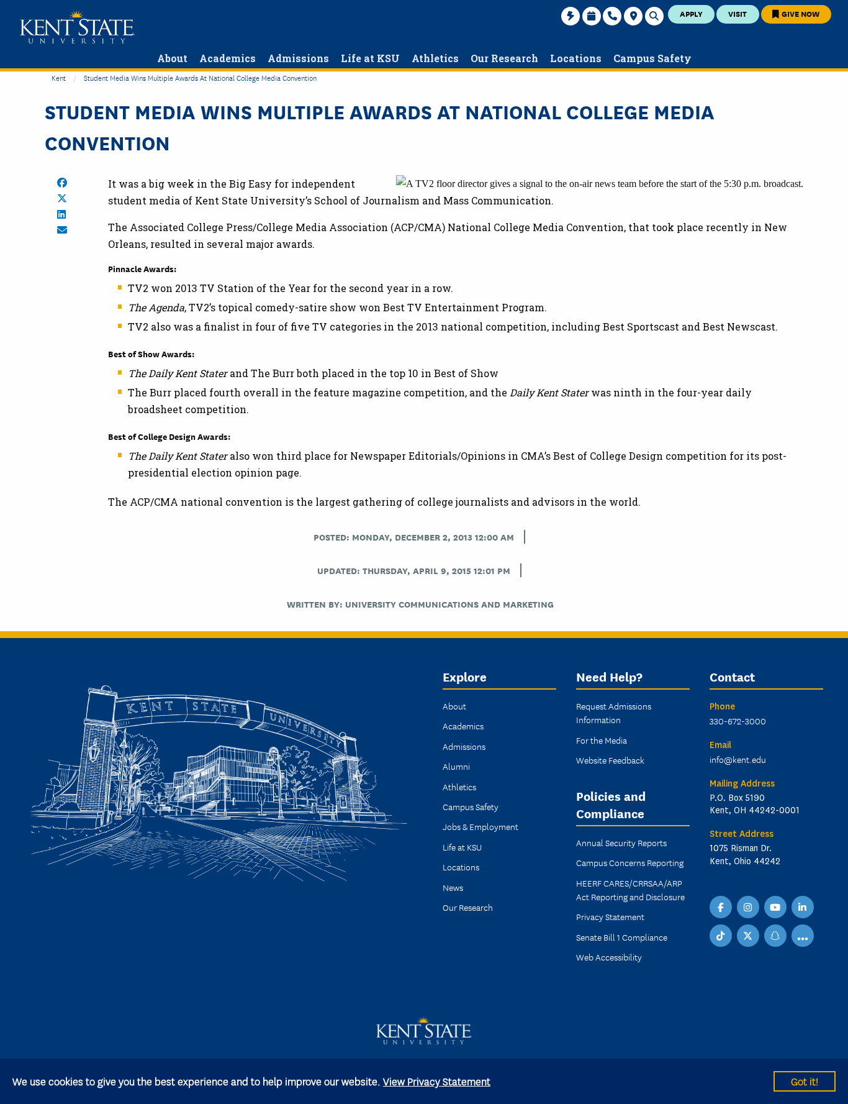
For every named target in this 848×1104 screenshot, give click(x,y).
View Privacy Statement (436, 1080)
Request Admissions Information (613, 712)
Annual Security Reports (621, 842)
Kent (59, 77)
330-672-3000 (738, 721)
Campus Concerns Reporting (629, 862)
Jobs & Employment (480, 826)
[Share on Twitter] (62, 198)
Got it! (804, 1080)
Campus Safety (470, 806)
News (453, 887)
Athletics (459, 786)
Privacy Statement (610, 916)
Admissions (464, 746)
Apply (691, 13)
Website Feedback (610, 760)
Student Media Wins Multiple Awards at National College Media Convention (200, 77)
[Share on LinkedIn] (61, 214)
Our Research (468, 907)
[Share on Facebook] (62, 182)
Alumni (456, 766)
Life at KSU (462, 847)
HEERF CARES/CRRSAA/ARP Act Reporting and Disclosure (630, 889)
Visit (737, 13)
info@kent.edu (738, 759)
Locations (461, 867)
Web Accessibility (609, 957)
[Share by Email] (62, 230)
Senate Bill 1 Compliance (621, 937)
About (454, 706)
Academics (463, 725)
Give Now (799, 13)
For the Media (601, 740)
